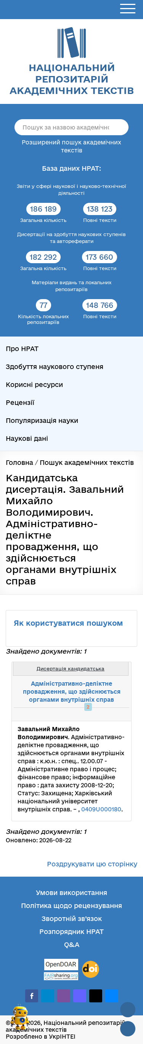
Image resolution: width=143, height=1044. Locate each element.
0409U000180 (101, 809)
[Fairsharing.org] (61, 976)
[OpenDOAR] (61, 965)
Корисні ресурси (34, 384)
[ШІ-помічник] (20, 1021)
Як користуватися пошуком (68, 623)
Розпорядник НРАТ (71, 931)
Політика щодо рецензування (71, 905)
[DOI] (90, 969)
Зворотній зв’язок (72, 918)
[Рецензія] (111, 714)
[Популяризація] (119, 714)
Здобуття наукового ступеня (54, 366)
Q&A (71, 944)
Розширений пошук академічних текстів (71, 146)
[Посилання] (102, 714)
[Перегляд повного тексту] (86, 714)
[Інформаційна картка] (94, 714)
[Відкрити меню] (127, 9)
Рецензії (20, 402)
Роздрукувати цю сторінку (92, 864)
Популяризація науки (42, 420)
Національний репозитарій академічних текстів (72, 79)
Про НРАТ (22, 348)
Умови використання (71, 892)
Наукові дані (27, 438)
